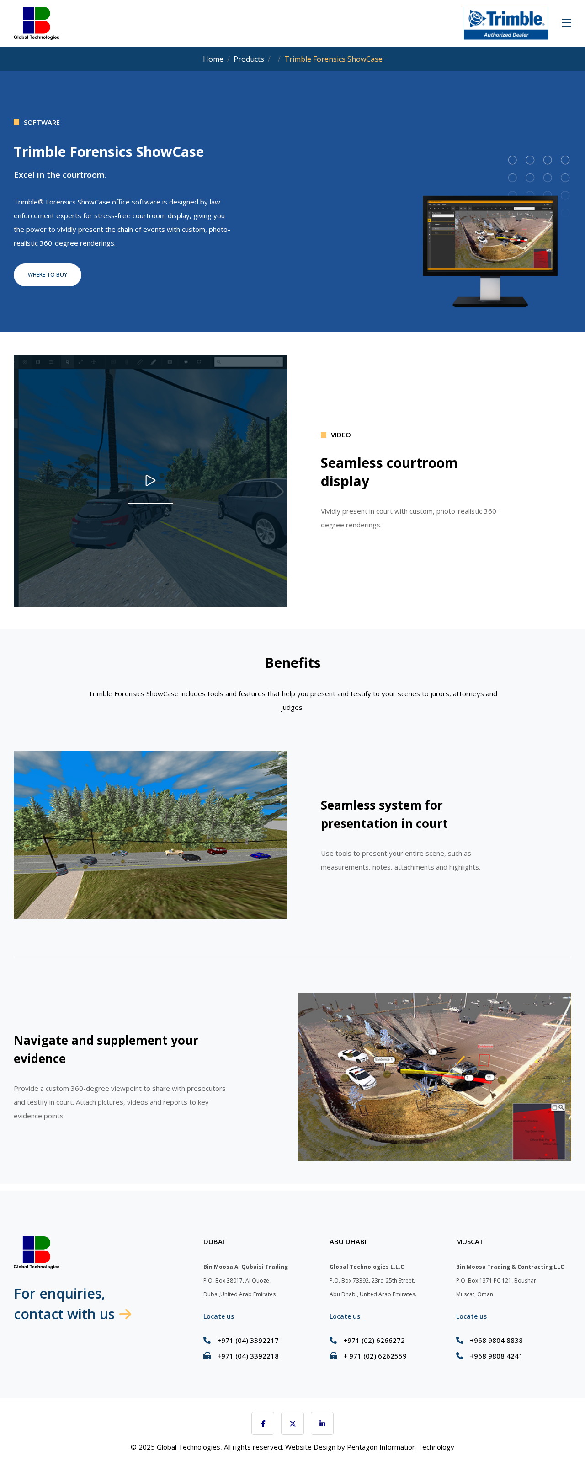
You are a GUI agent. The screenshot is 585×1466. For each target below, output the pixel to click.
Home (213, 59)
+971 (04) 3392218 (248, 1355)
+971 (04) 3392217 (248, 1340)
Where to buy (47, 275)
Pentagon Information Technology (400, 1446)
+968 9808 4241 (496, 1355)
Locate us (218, 1316)
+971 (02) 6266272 (374, 1340)
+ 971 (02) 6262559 (375, 1355)
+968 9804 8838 (496, 1340)
